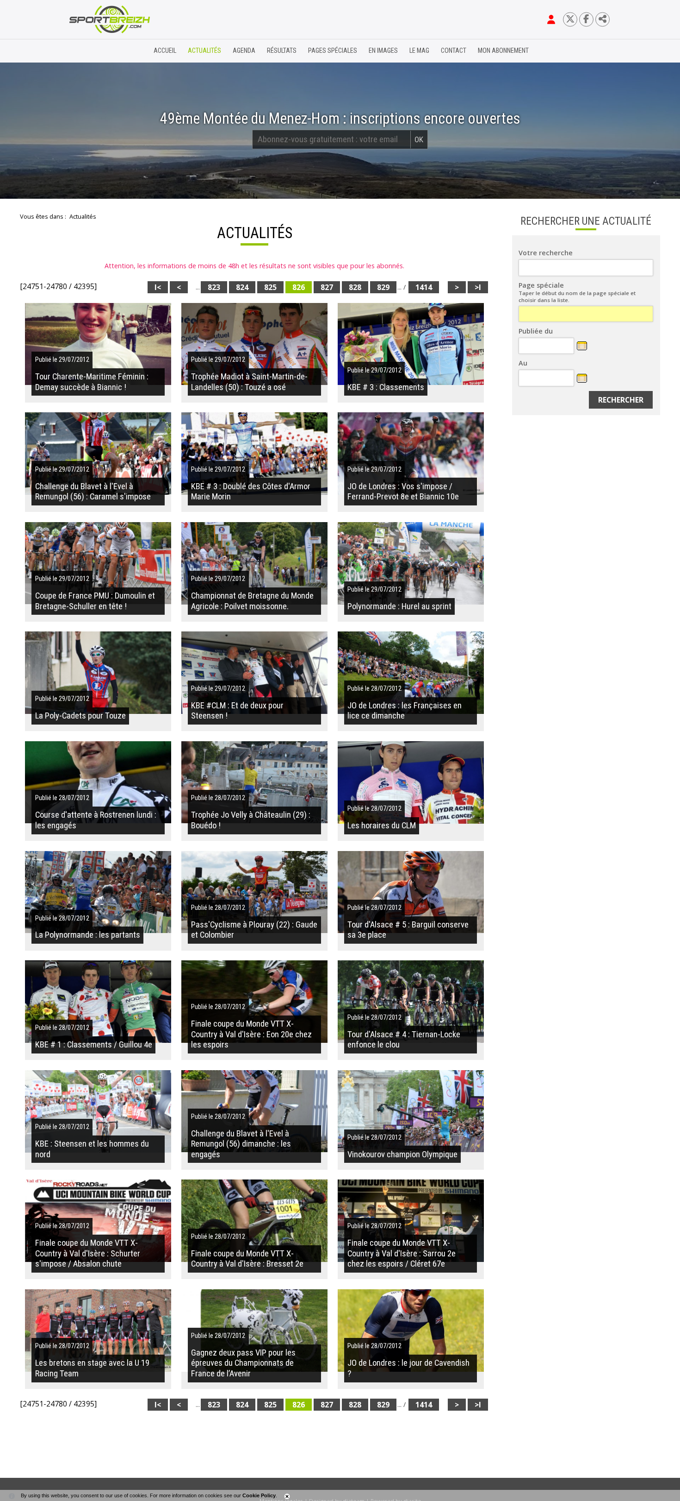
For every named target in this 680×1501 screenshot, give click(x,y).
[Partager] (602, 19)
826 (298, 287)
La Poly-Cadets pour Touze (80, 716)
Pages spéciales (332, 51)
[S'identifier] (551, 19)
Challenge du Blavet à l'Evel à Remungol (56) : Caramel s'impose (93, 491)
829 (383, 287)
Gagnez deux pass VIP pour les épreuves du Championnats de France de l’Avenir (243, 1363)
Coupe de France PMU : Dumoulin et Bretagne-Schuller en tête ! (95, 601)
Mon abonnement (503, 51)
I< (158, 287)
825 (270, 287)
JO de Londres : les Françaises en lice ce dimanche (404, 710)
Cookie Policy (259, 1495)
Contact (453, 51)
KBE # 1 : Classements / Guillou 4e (93, 1045)
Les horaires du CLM (381, 825)
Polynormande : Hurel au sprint (399, 606)
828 (355, 287)
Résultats (282, 51)
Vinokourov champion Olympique (402, 1154)
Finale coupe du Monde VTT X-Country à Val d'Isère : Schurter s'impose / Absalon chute (87, 1253)
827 (327, 287)
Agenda (244, 51)
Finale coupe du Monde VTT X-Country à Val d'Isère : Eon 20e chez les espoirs (251, 1034)
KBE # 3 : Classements (385, 387)
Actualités (204, 51)
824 (242, 287)
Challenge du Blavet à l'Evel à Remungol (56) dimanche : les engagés (241, 1144)
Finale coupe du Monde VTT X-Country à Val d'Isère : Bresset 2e (247, 1259)
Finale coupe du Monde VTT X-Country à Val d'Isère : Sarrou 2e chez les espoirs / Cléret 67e (401, 1253)
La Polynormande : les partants (87, 935)
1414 (423, 287)
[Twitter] (570, 19)
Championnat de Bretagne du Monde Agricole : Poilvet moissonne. (252, 601)
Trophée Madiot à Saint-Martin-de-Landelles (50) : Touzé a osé (249, 382)
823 (214, 287)
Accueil (165, 51)
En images (383, 51)
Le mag (419, 51)
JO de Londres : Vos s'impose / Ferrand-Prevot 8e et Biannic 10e (403, 491)
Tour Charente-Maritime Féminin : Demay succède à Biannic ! (91, 382)
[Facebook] (586, 19)
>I (478, 287)
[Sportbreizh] (91, 51)
